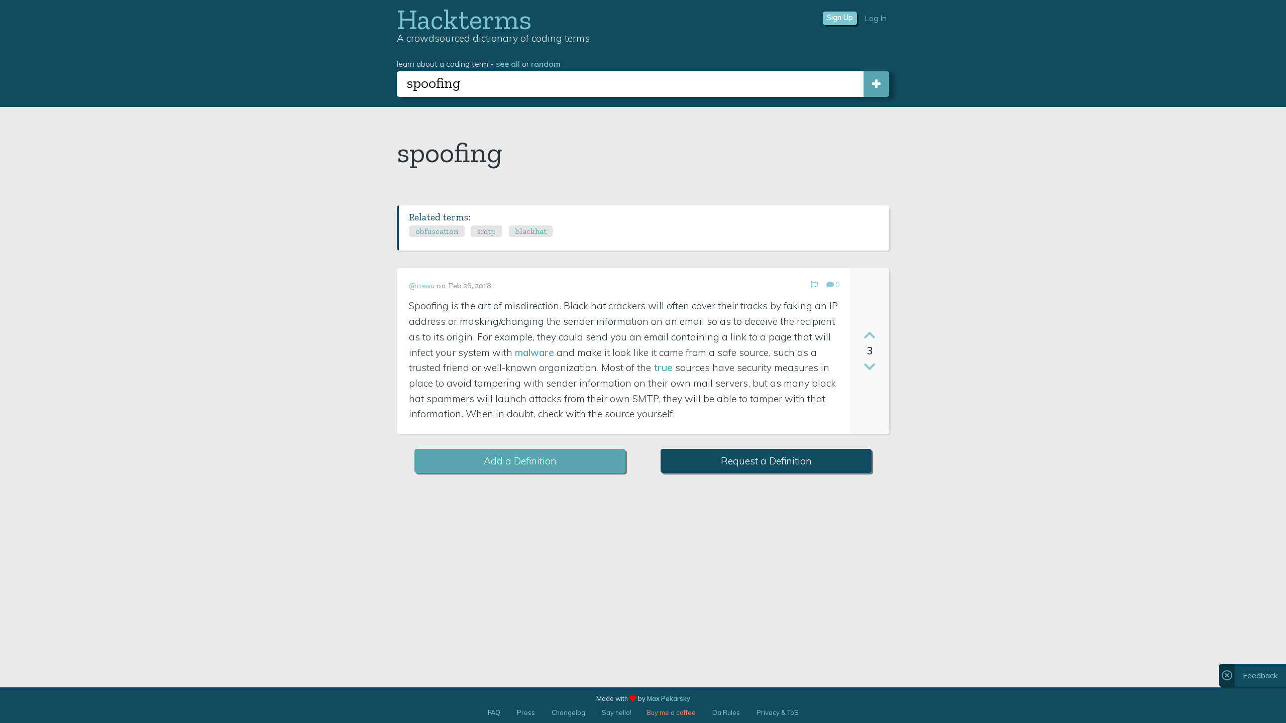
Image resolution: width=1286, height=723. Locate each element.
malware (534, 352)
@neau (422, 285)
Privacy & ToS (778, 712)
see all (508, 64)
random (546, 64)
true (663, 368)
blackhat (531, 231)
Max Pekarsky (668, 698)
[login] (876, 84)
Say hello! (616, 712)
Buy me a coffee (671, 712)
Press (526, 712)
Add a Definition (520, 461)
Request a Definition (766, 461)
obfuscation (436, 231)
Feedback (1260, 675)
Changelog (568, 712)
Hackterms (464, 19)
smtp (486, 231)
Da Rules (726, 712)
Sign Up (840, 17)
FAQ (494, 712)
